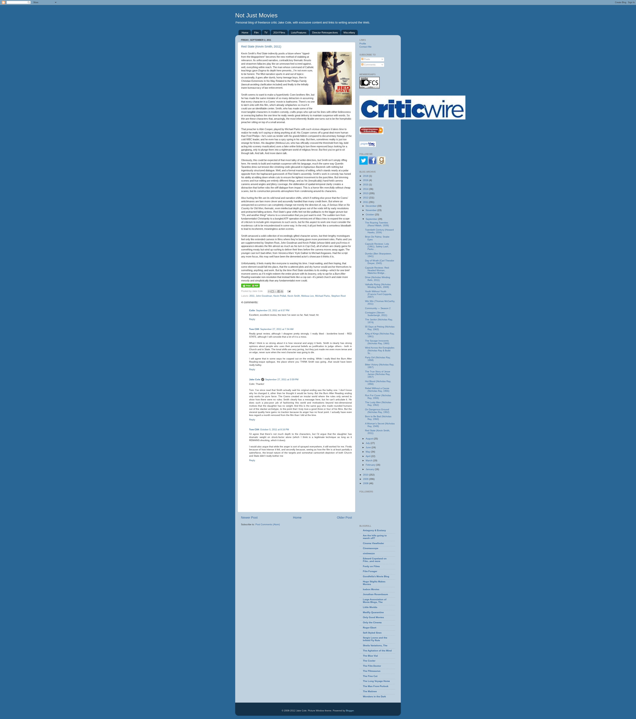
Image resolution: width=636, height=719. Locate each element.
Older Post (344, 517)
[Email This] (269, 291)
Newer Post (249, 517)
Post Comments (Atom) (267, 524)
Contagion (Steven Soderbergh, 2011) (376, 314)
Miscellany (349, 32)
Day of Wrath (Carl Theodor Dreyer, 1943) (379, 262)
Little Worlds (370, 607)
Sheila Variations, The (375, 645)
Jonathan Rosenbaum (375, 594)
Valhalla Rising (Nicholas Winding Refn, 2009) (378, 285)
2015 (366, 184)
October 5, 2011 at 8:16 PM (274, 429)
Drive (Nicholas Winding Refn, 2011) (377, 278)
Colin (252, 310)
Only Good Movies (373, 617)
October (370, 214)
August (370, 438)
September (372, 219)
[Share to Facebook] (278, 291)
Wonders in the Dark (374, 696)
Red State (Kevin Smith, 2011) (261, 46)
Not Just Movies (256, 15)
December (371, 206)
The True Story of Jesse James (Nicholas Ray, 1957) (377, 374)
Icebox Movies (371, 589)
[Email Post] (289, 291)
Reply (252, 319)
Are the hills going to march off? (375, 536)
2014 (366, 189)
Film (256, 32)
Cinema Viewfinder (373, 543)
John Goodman (264, 296)
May (368, 452)
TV (265, 32)
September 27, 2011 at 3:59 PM (281, 379)
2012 (366, 197)
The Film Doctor (372, 666)
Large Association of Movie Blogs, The (374, 600)
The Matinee (370, 691)
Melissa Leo (307, 296)
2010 (366, 475)
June (368, 447)
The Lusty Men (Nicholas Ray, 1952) (378, 403)
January (370, 469)
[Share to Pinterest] (282, 291)
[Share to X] (275, 291)
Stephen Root (338, 296)
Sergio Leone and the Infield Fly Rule (375, 639)
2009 (366, 479)
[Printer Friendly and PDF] (250, 287)
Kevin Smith (294, 296)
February (371, 465)
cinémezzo (369, 553)
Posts (366, 59)
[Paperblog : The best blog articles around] (367, 146)
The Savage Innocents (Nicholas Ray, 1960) (377, 342)
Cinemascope (370, 548)
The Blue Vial (370, 656)
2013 (366, 193)
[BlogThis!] (272, 291)
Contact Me (365, 47)
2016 (366, 180)
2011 (252, 296)
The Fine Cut (370, 676)
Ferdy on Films (371, 566)
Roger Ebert (369, 627)
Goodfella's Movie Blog (376, 576)
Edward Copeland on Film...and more (375, 559)
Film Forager (370, 571)
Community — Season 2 (378, 308)
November (371, 210)
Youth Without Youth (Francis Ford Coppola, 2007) (378, 294)
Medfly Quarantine (373, 612)
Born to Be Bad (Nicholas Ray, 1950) (378, 417)
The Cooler (369, 661)
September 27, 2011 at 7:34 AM (276, 329)
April (368, 456)
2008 (366, 483)
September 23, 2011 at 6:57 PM (272, 310)
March (369, 460)
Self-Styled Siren (372, 633)
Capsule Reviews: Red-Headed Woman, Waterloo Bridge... (377, 270)
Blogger (350, 710)
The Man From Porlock (375, 686)
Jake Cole (254, 379)
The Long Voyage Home (376, 681)
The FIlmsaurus (371, 671)
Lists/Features (298, 32)
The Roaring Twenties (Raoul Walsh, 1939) (377, 224)
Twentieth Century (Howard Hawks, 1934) (379, 231)
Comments (369, 64)
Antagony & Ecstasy (374, 530)
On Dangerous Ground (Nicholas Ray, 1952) (377, 410)
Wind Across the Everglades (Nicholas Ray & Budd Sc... (379, 350)
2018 (366, 176)
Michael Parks (322, 296)
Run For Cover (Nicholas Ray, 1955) (378, 396)
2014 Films (279, 32)
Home (245, 32)
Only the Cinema (372, 622)
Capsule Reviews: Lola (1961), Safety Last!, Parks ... (377, 246)
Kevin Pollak (279, 296)
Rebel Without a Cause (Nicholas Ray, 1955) (377, 389)
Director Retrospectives (325, 32)
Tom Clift (254, 329)
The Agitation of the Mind (377, 650)
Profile (362, 43)
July (368, 443)
